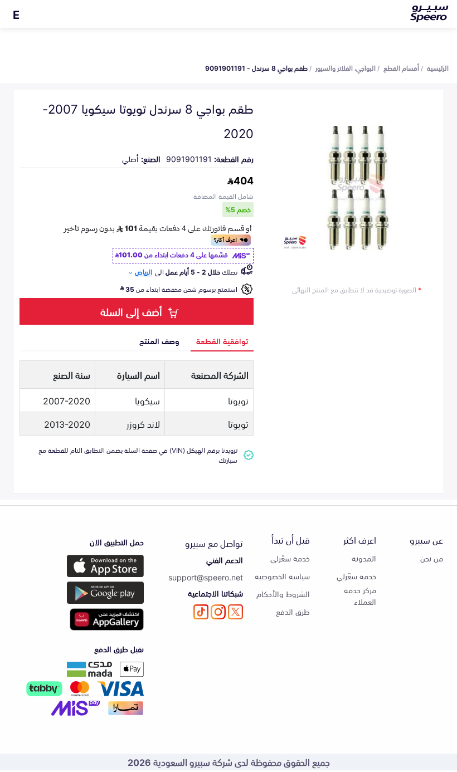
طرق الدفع (293, 611)
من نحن (431, 558)
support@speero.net (205, 577)
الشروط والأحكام (283, 593)
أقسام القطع (401, 67)
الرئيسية (438, 67)
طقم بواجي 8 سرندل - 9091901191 (256, 67)
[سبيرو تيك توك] (200, 611)
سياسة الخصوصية (282, 576)
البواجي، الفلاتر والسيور (345, 67)
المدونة (364, 558)
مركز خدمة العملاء (360, 595)
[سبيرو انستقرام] (218, 611)
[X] (235, 611)
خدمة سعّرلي (356, 576)
